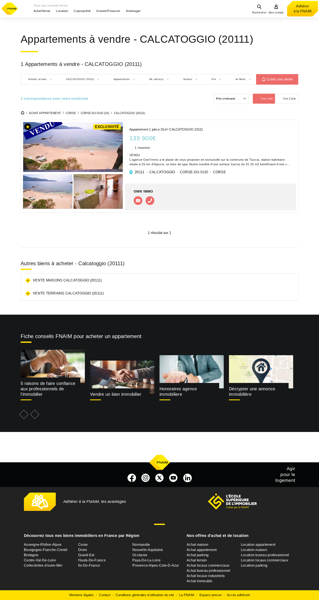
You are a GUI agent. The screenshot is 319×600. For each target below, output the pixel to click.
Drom (82, 550)
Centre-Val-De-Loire (40, 560)
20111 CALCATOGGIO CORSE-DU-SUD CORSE (180, 172)
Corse (83, 544)
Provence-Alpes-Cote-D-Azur (155, 565)
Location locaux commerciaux (264, 560)
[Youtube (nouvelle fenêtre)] (173, 478)
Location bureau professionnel (265, 555)
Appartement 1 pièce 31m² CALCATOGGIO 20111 (166, 129)
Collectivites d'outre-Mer (43, 565)
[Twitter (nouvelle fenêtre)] (159, 478)
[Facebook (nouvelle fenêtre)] (131, 478)
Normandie (141, 544)
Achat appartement (202, 550)
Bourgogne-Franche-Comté (45, 550)
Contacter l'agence (138, 200)
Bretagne (31, 555)
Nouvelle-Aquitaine (147, 550)
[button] (42, 11)
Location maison (254, 550)
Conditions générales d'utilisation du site (145, 595)
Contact (104, 595)
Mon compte (276, 12)
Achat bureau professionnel (208, 570)
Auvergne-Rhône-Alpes (42, 544)
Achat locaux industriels (206, 576)
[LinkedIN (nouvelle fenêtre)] (187, 478)
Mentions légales (81, 595)
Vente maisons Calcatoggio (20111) (67, 280)
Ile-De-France (89, 565)
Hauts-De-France (92, 560)
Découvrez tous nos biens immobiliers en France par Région (81, 535)
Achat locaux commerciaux (208, 565)
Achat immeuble (199, 581)
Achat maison (197, 544)
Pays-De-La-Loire (146, 560)
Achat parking (198, 555)
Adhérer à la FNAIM (303, 8)
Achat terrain (197, 560)
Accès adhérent (238, 595)
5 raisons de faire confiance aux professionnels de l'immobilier (48, 389)
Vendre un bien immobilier (115, 394)
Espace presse (210, 595)
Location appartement (258, 544)
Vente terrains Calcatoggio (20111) (68, 293)
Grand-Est (86, 555)
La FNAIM (186, 595)
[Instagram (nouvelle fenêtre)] (145, 478)
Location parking (254, 565)
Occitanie (139, 555)
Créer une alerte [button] (280, 79)
